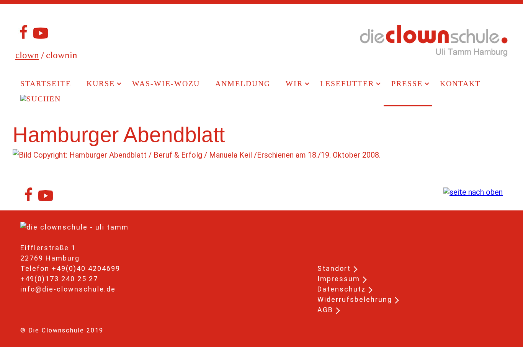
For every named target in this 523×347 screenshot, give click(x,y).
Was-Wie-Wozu (166, 83)
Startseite (45, 83)
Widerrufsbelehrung (354, 299)
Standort (334, 268)
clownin (61, 55)
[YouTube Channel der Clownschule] (40, 35)
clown (27, 55)
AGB (325, 310)
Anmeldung (242, 83)
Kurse (101, 83)
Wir (294, 83)
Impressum (338, 279)
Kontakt (460, 83)
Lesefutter (347, 83)
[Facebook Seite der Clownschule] (22, 35)
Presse (407, 83)
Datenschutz (341, 289)
